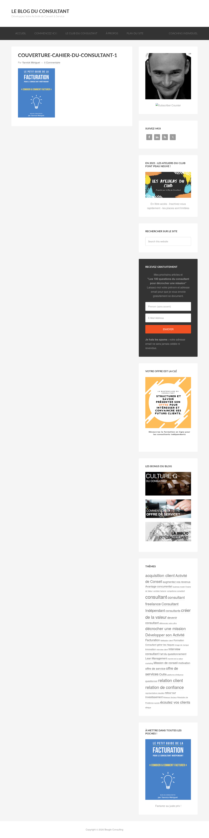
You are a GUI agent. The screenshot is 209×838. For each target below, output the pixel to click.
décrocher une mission (165, 628)
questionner (151, 681)
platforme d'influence (175, 674)
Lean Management (156, 658)
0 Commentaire (52, 62)
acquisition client (160, 575)
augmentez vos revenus (176, 582)
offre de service (155, 668)
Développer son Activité (165, 634)
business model (179, 586)
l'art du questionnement (172, 654)
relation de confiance (164, 687)
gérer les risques (165, 644)
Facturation (152, 640)
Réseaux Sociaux (170, 697)
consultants (173, 611)
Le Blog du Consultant (40, 11)
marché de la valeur (175, 658)
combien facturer (159, 591)
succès (157, 703)
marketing (149, 663)
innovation (150, 649)
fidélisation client (167, 640)
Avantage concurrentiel (158, 586)
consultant (156, 596)
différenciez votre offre (168, 623)
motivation (184, 663)
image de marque (182, 645)
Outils (163, 674)
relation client (170, 680)
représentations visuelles (154, 693)
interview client (162, 649)
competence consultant (176, 591)
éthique (148, 707)
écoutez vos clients (175, 702)
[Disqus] (71, 174)
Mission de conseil (166, 663)
